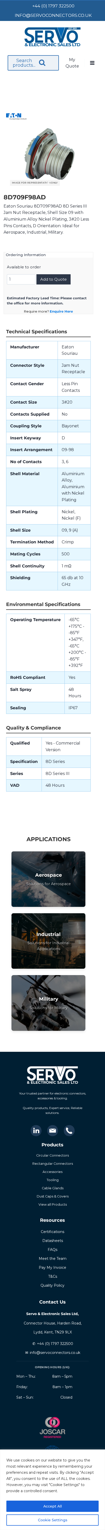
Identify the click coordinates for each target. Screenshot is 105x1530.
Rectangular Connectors (52, 1164)
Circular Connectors (52, 1155)
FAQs (52, 1249)
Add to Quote (53, 279)
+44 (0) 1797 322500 (55, 1343)
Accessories (52, 1172)
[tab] (48, 183)
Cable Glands (52, 1188)
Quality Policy (52, 1285)
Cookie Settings (52, 1520)
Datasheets (52, 1240)
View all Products (52, 1204)
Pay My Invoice (52, 1267)
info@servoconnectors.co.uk (55, 1352)
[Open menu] (92, 63)
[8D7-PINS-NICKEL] (48, 155)
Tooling (53, 1180)
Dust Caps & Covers (53, 1196)
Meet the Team (53, 1258)
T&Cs (52, 1276)
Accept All (52, 1506)
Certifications (52, 1231)
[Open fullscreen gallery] (84, 183)
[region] (52, 1489)
